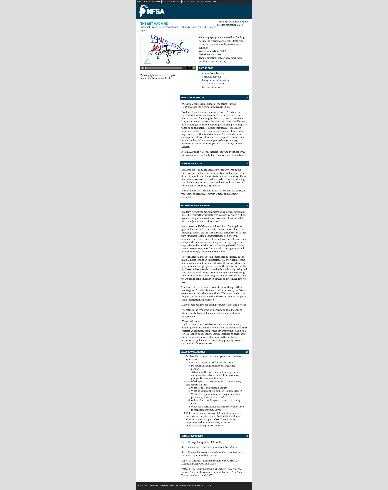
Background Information (215, 80)
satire (211, 61)
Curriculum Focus (211, 77)
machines (236, 58)
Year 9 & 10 (158, 27)
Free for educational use (230, 25)
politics (203, 61)
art (219, 58)
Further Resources (212, 87)
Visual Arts (172, 27)
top (247, 97)
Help (203, 2)
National (145, 27)
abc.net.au (193, 447)
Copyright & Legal (197, 486)
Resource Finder (190, 2)
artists (225, 58)
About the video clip (213, 73)
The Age (192, 442)
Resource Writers (171, 2)
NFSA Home (213, 2)
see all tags (221, 61)
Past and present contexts (193, 27)
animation (211, 58)
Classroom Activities (213, 84)
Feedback (173, 486)
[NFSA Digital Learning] (152, 16)
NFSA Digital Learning (149, 2)
